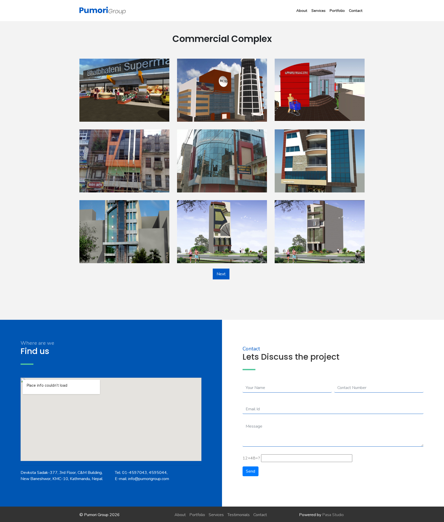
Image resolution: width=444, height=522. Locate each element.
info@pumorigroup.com (148, 479)
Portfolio (337, 10)
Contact (356, 10)
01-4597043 (134, 472)
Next (221, 274)
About (301, 10)
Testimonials (238, 515)
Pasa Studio (333, 515)
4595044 (158, 472)
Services (318, 10)
